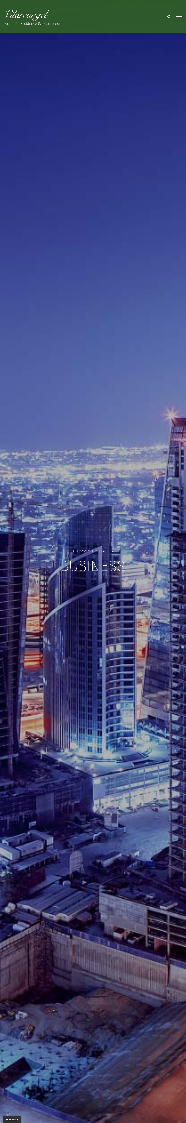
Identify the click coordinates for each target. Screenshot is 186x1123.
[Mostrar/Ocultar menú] (179, 16)
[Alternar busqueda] (169, 16)
